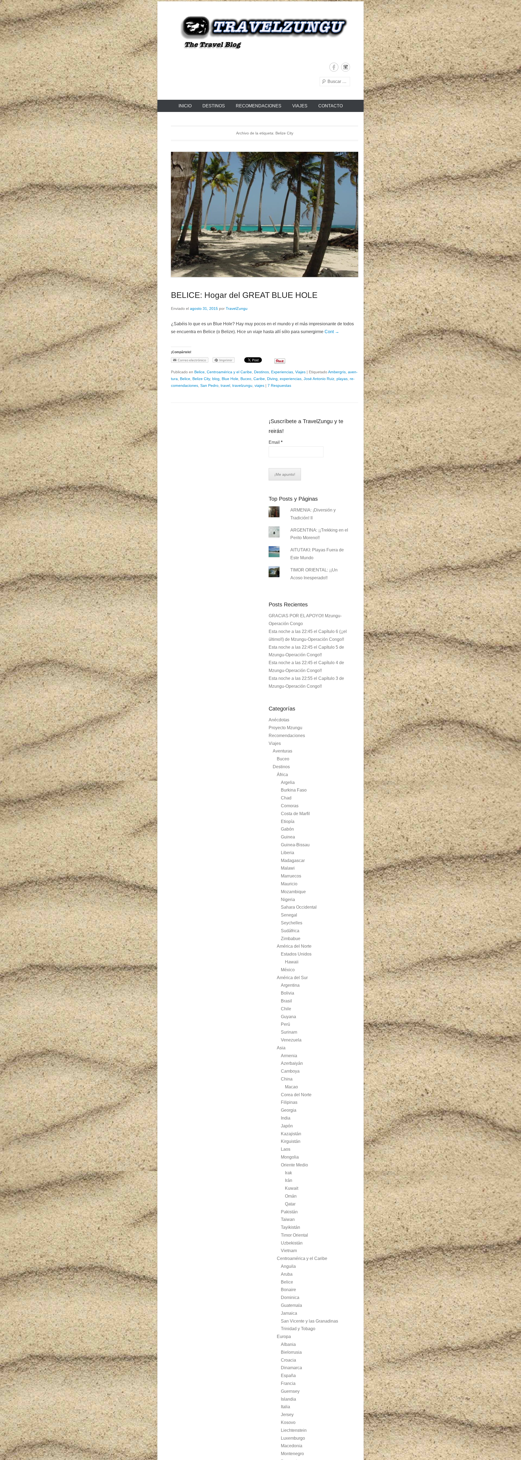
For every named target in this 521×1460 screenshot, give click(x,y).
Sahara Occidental (299, 907)
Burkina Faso (294, 790)
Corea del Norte (296, 1094)
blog (216, 379)
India (285, 1118)
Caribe (259, 379)
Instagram (345, 67)
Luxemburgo (293, 1438)
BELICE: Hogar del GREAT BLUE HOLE (244, 295)
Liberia (287, 852)
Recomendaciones (258, 106)
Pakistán (289, 1212)
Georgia (288, 1110)
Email (275, 442)
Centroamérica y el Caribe (229, 372)
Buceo (245, 379)
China (287, 1079)
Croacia (288, 1360)
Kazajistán (291, 1133)
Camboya (290, 1071)
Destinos (213, 106)
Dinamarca (291, 1367)
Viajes (299, 106)
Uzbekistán (292, 1243)
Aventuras (282, 751)
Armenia (289, 1055)
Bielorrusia (291, 1352)
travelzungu (242, 385)
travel (225, 385)
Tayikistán (290, 1227)
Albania (288, 1344)
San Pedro (209, 385)
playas (342, 379)
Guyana (288, 1016)
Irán (288, 1180)
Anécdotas (279, 720)
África (282, 774)
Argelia (288, 782)
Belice (199, 372)
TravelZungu (236, 308)
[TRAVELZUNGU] (260, 32)
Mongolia (290, 1157)
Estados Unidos (296, 954)
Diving (272, 379)
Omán (291, 1196)
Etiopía (287, 821)
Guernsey (290, 1391)
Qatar (290, 1204)
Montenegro (292, 1453)
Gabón (287, 829)
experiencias (290, 379)
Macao (291, 1087)
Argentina (290, 985)
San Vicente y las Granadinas (309, 1321)
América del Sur (292, 977)
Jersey (287, 1414)
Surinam (289, 1032)
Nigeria (288, 899)
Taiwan (288, 1219)
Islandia (288, 1399)
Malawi (288, 868)
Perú (285, 1024)
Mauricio (289, 884)
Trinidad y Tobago (298, 1328)
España (288, 1375)
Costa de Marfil (295, 813)
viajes (259, 385)
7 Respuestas (279, 385)
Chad (286, 798)
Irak (288, 1172)
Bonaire (288, 1289)
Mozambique (293, 891)
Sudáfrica (290, 930)
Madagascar (293, 860)
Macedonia (291, 1445)
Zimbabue (290, 938)
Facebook (333, 67)
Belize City (201, 379)
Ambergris (337, 372)
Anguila (288, 1266)
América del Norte (294, 946)
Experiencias (282, 372)
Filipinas (289, 1102)
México (288, 969)
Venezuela (291, 1040)
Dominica (290, 1297)
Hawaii (291, 962)
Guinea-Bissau (295, 844)
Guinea (288, 837)
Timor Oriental (294, 1235)
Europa (284, 1336)
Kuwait (291, 1188)
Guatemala (291, 1305)
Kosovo (288, 1422)
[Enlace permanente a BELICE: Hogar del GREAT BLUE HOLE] (264, 214)
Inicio (185, 106)
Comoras (289, 805)
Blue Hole (230, 379)
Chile (286, 1008)
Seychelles (291, 923)
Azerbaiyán (292, 1063)
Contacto (330, 106)
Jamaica (289, 1313)
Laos (285, 1149)
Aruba (287, 1274)
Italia (285, 1406)
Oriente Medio (294, 1165)
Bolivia (287, 993)
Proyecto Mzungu (285, 727)
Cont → (332, 331)
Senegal (289, 915)
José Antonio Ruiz (319, 379)
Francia (288, 1383)
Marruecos (291, 876)
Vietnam (289, 1250)
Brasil (286, 1001)
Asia (281, 1048)
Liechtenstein (294, 1430)
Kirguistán (290, 1141)
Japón (287, 1126)
